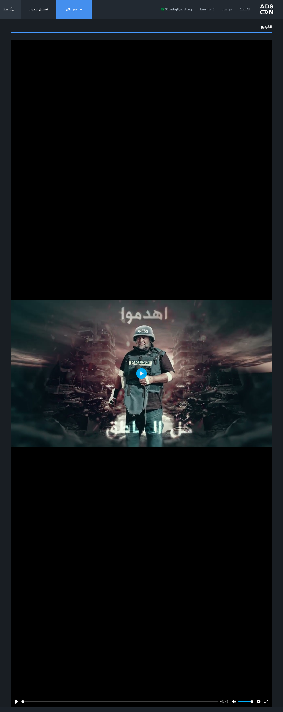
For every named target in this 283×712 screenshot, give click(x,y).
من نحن (227, 9)
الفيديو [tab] (266, 27)
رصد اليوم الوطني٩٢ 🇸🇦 (176, 9)
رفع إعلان (72, 9)
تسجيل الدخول (38, 9)
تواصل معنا (207, 9)
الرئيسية (245, 9)
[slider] (119, 702)
